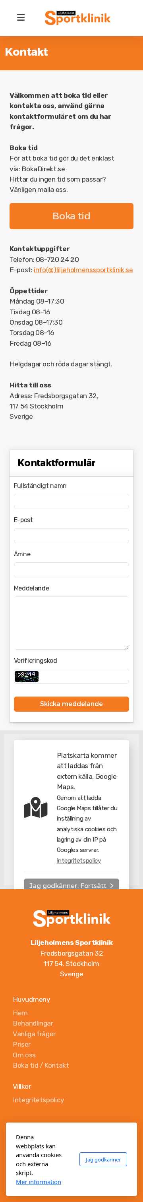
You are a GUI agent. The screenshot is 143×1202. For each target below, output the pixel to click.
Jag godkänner (103, 1159)
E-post (23, 520)
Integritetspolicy (79, 860)
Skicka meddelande (71, 704)
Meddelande (31, 588)
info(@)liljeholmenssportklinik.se (83, 270)
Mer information (38, 1182)
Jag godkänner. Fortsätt (67, 886)
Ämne (22, 554)
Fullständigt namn (40, 486)
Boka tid (71, 216)
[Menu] (21, 18)
